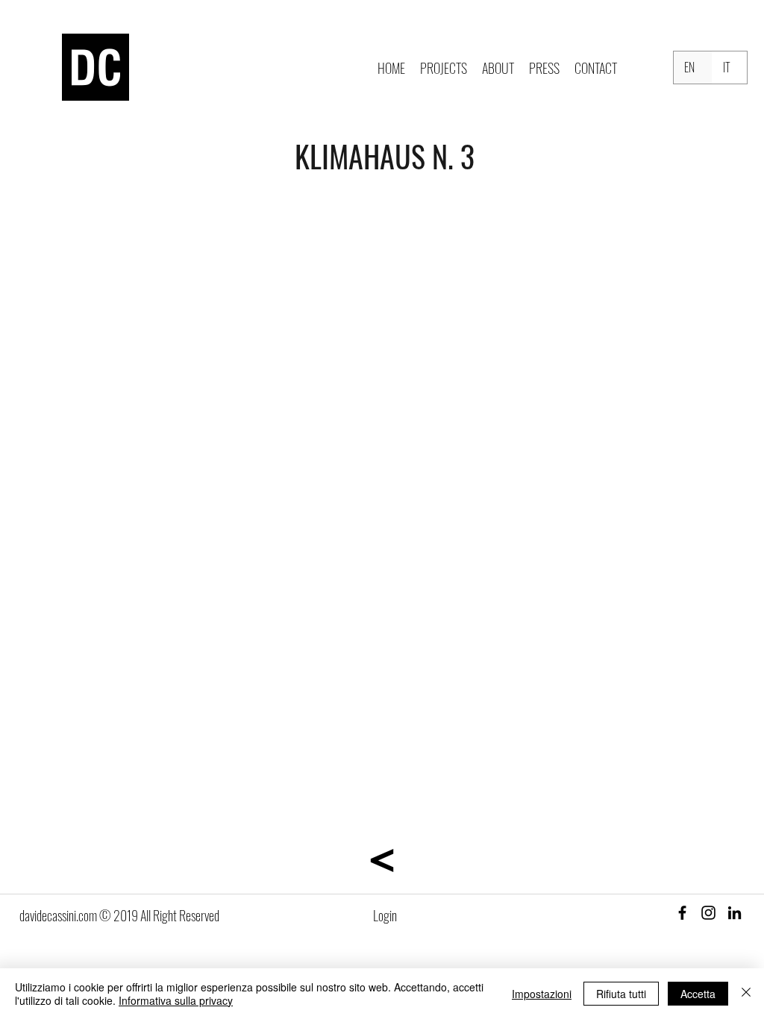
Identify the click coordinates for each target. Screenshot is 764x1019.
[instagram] (708, 912)
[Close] (746, 993)
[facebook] (682, 912)
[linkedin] (734, 912)
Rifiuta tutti (621, 993)
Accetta (698, 993)
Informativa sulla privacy (176, 1000)
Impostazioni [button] (542, 993)
